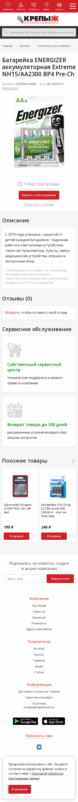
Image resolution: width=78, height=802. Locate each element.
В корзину (17, 536)
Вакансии (39, 617)
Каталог (39, 648)
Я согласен (20, 789)
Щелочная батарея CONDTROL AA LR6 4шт (17, 508)
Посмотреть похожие (39, 204)
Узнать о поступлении (39, 195)
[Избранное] (34, 536)
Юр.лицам (39, 605)
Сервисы (39, 660)
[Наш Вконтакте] (39, 747)
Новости (39, 612)
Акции (39, 666)
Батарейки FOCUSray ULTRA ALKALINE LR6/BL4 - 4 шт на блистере (56, 510)
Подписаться (60, 579)
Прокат (39, 655)
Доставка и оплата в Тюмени (39, 691)
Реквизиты (39, 623)
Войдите (12, 312)
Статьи (39, 672)
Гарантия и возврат (39, 697)
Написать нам (39, 735)
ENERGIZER (10, 88)
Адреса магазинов (39, 629)
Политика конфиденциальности (39, 705)
